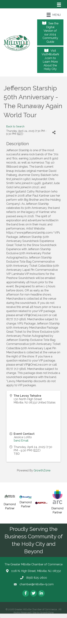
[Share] (54, 132)
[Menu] (58, 4)
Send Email (21, 440)
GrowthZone (42, 470)
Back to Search (15, 126)
